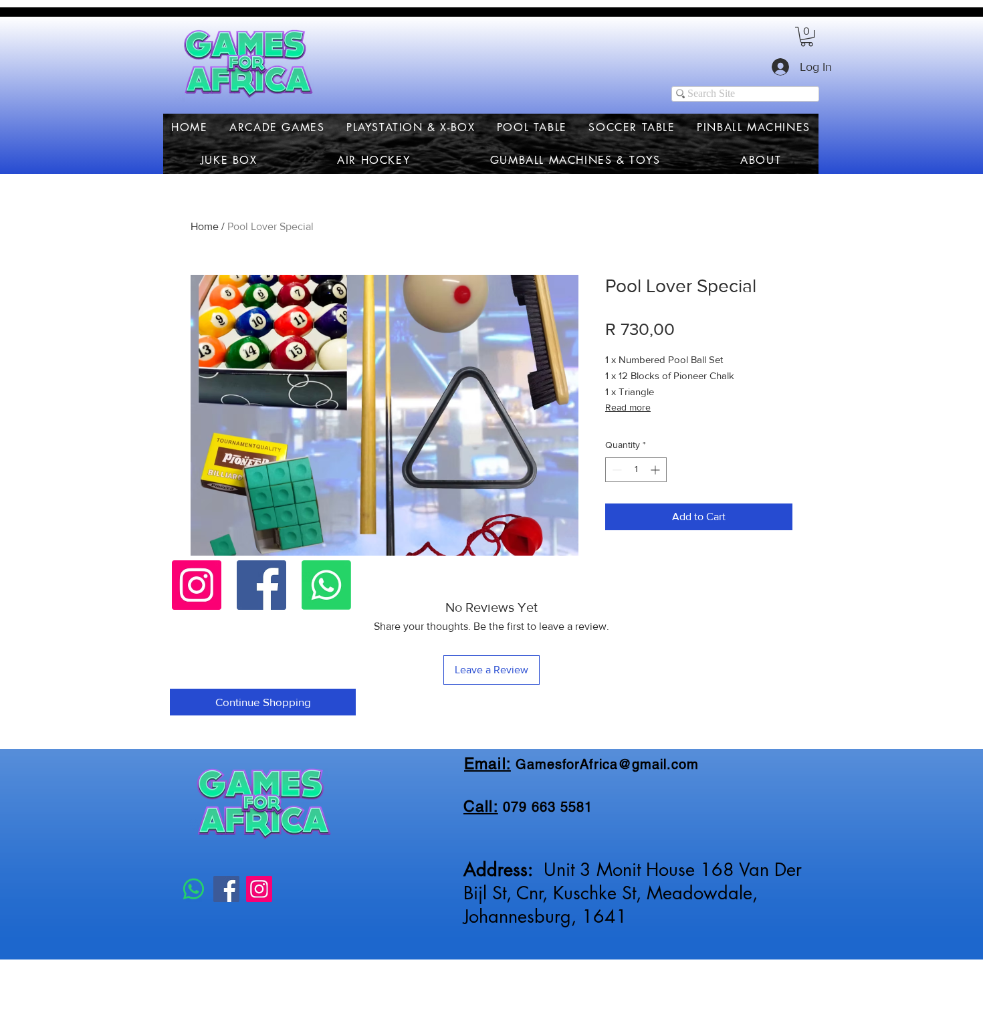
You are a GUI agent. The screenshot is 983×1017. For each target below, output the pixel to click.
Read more (628, 407)
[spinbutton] (636, 469)
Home (205, 226)
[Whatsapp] (326, 585)
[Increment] (656, 469)
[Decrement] (615, 469)
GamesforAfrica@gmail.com (607, 764)
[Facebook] (261, 585)
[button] (806, 36)
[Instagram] (196, 585)
